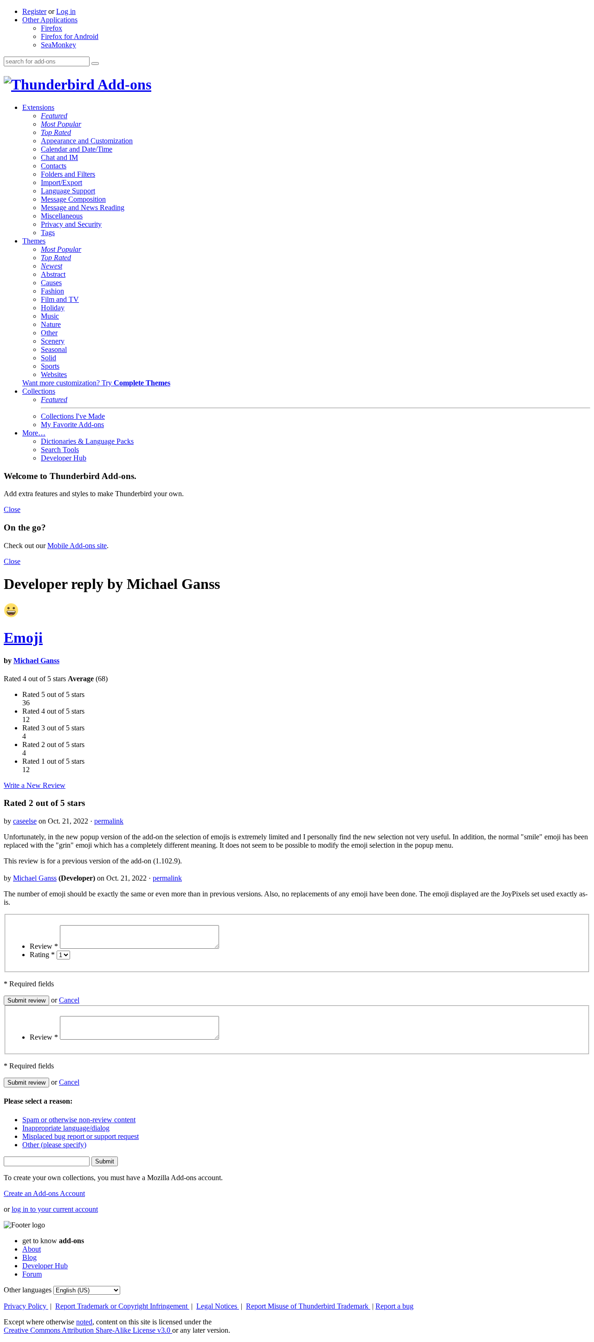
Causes (51, 283)
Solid (48, 358)
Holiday (53, 308)
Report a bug (394, 1306)
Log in (66, 11)
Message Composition (73, 199)
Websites (54, 374)
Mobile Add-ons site (77, 546)
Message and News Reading (82, 207)
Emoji (23, 637)
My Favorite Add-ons (72, 424)
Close (12, 509)
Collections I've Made (73, 416)
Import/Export (61, 182)
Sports (50, 366)
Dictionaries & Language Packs (87, 441)
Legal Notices (217, 1306)
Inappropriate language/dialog (66, 1128)
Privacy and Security (71, 224)
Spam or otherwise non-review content (79, 1120)
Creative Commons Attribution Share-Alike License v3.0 (88, 1330)
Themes (33, 241)
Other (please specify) (54, 1145)
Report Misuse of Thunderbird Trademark (308, 1306)
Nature (51, 324)
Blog (29, 1257)
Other (49, 333)
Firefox (51, 28)
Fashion (52, 291)
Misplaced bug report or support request (80, 1136)
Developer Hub (63, 458)
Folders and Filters (68, 174)
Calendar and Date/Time (76, 149)
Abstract (53, 274)
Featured (54, 116)
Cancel (69, 1000)
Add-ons (123, 84)
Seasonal (54, 349)
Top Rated (56, 132)
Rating (42, 955)
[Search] (95, 63)
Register (34, 11)
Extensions (38, 107)
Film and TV (60, 299)
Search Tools (60, 450)
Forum (32, 1274)
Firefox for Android (69, 36)
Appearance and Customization (87, 141)
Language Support (68, 191)
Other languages (28, 1290)
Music (50, 316)
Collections (38, 391)
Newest (51, 266)
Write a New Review (34, 785)
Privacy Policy (26, 1306)
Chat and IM (59, 157)
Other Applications (49, 20)
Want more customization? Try (96, 383)
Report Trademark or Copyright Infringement (122, 1306)
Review (44, 946)
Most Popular (61, 124)
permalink (108, 821)
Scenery (53, 341)
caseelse (25, 821)
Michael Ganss (36, 661)
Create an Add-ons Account (44, 1193)
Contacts (53, 166)
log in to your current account (55, 1209)
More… (33, 433)
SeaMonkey (58, 45)
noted (84, 1322)
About (31, 1249)
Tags (48, 232)
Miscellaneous (62, 216)
